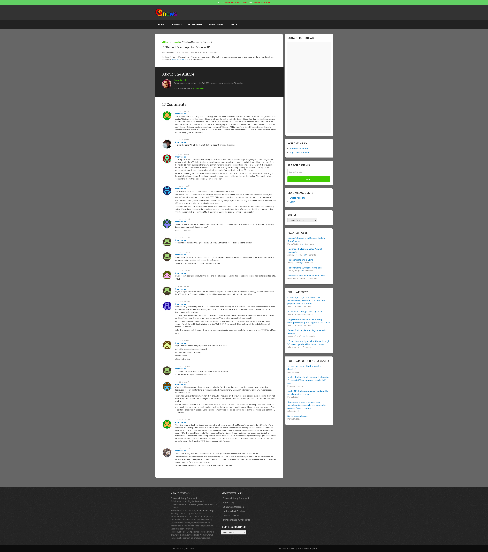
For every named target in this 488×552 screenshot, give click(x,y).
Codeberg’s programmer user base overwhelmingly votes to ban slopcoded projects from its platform (306, 300)
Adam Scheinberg (205, 510)
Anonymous (180, 114)
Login (292, 202)
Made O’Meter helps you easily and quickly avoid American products (307, 392)
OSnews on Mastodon (233, 507)
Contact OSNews (231, 515)
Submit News (216, 24)
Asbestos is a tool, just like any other (304, 311)
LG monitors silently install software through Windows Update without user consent (308, 343)
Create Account (297, 198)
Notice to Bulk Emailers (234, 511)
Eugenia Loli (169, 52)
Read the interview (180, 60)
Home (161, 24)
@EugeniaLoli (198, 88)
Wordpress (196, 513)
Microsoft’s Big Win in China (300, 260)
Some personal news (297, 416)
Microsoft (176, 42)
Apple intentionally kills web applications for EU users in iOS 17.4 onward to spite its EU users (308, 380)
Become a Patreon (299, 148)
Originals (176, 24)
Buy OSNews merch (299, 152)
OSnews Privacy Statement (184, 498)
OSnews (174, 548)
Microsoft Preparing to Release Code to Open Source (306, 239)
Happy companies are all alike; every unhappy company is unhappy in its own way (308, 321)
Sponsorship (195, 24)
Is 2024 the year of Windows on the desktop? (304, 367)
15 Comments (211, 52)
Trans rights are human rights (236, 520)
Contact (235, 24)
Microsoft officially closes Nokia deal (304, 268)
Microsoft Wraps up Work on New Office (306, 275)
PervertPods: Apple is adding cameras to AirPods (306, 332)
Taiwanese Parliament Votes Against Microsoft (304, 250)
